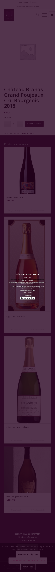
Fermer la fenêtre (27, 298)
